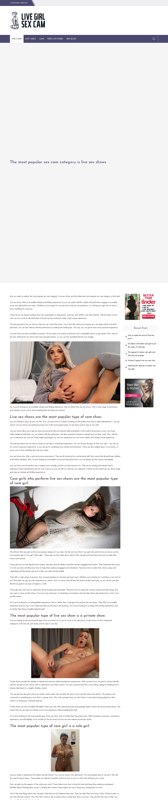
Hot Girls (30, 38)
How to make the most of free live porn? (141, 337)
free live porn (55, 38)
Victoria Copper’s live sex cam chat (141, 360)
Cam (41, 38)
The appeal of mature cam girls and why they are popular (141, 354)
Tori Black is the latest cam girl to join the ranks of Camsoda (142, 345)
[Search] (154, 39)
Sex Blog (71, 38)
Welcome (17, 38)
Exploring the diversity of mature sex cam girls (142, 367)
